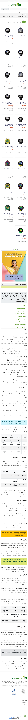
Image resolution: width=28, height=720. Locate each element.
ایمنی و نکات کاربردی (20, 319)
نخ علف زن (3, 16)
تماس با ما (25, 709)
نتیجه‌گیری (22, 330)
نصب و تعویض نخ (21, 316)
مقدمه (24, 305)
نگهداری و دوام (22, 322)
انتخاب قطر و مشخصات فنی (19, 314)
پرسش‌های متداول (21, 327)
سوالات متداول (24, 700)
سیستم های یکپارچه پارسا (13, 717)
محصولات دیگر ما (22, 287)
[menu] (25, 12)
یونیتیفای (10, 718)
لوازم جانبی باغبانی (9, 16)
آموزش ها (25, 711)
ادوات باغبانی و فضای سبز (17, 16)
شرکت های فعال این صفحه (20, 284)
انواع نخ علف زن (21, 311)
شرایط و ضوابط (24, 702)
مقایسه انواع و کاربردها (20, 324)
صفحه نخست (24, 16)
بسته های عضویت (24, 704)
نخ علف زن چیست (21, 308)
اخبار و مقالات (24, 698)
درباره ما (25, 707)
